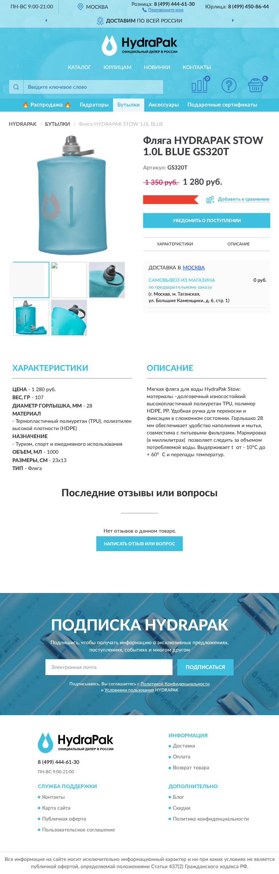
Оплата (181, 757)
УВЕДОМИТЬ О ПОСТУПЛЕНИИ (207, 220)
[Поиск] (16, 87)
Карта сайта (56, 808)
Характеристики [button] (175, 244)
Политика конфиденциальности (211, 819)
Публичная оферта (64, 819)
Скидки (181, 808)
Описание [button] (238, 244)
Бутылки (128, 105)
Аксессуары (164, 105)
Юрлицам (118, 67)
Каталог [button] (79, 67)
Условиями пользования (129, 690)
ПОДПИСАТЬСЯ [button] (205, 667)
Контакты (197, 67)
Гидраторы (94, 105)
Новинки (157, 67)
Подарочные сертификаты (222, 105)
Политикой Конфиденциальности (175, 684)
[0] (256, 85)
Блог (178, 797)
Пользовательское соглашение (78, 830)
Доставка (184, 746)
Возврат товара (191, 768)
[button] (162, 9)
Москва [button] (194, 267)
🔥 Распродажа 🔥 (46, 105)
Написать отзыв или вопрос (139, 544)
